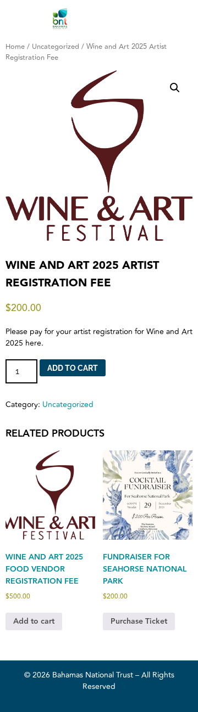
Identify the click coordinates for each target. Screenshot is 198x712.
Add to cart (72, 368)
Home (15, 46)
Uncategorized (55, 46)
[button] (175, 88)
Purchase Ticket (139, 621)
